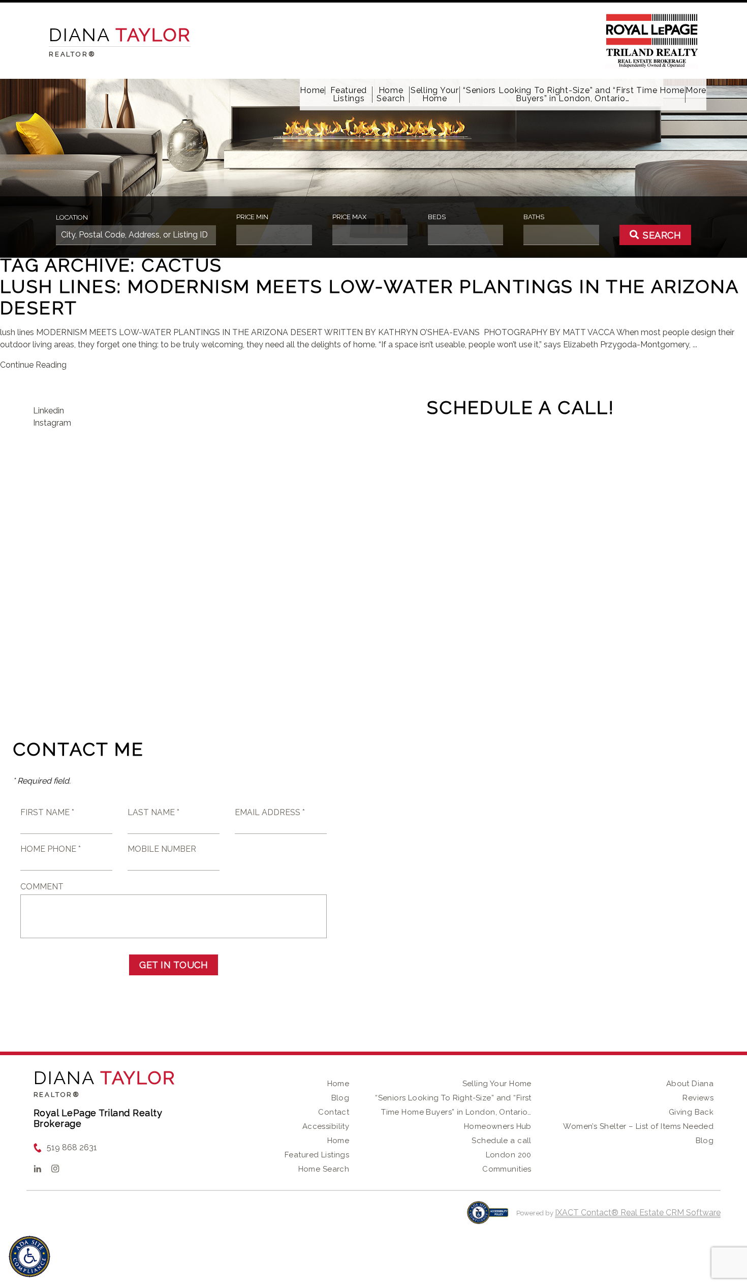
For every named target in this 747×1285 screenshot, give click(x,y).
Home (312, 90)
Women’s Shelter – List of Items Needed (638, 1126)
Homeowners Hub (498, 1126)
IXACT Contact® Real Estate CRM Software (638, 1212)
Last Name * (153, 812)
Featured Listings (348, 94)
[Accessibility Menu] (29, 1256)
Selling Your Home (435, 94)
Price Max (349, 217)
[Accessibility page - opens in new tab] (487, 1217)
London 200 (509, 1154)
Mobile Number (162, 849)
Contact (333, 1112)
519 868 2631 (72, 1147)
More (696, 90)
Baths (533, 217)
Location (72, 217)
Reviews (697, 1097)
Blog (340, 1097)
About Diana (690, 1083)
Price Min (252, 217)
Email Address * (270, 812)
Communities (507, 1169)
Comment (42, 886)
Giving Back (691, 1112)
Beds (437, 217)
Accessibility (325, 1126)
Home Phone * (50, 849)
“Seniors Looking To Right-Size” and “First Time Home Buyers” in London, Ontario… (572, 94)
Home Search (391, 94)
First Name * (47, 812)
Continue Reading (33, 365)
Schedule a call (501, 1140)
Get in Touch (173, 965)
